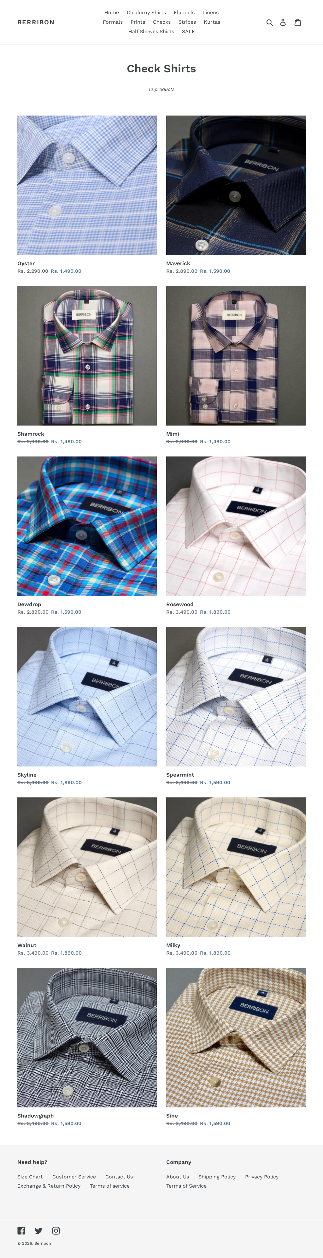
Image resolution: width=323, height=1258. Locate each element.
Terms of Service (186, 1186)
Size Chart (30, 1177)
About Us (177, 1177)
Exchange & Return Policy (48, 1186)
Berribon (36, 22)
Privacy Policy (262, 1177)
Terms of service (110, 1186)
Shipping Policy (217, 1177)
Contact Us (119, 1177)
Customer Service (74, 1177)
